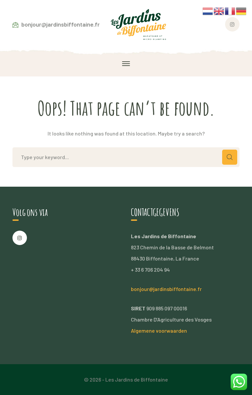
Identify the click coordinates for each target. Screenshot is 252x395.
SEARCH (229, 157)
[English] (219, 10)
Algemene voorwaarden (159, 330)
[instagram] (19, 238)
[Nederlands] (208, 10)
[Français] (230, 10)
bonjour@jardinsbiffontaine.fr (166, 289)
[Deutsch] (241, 10)
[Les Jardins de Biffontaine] (140, 24)
